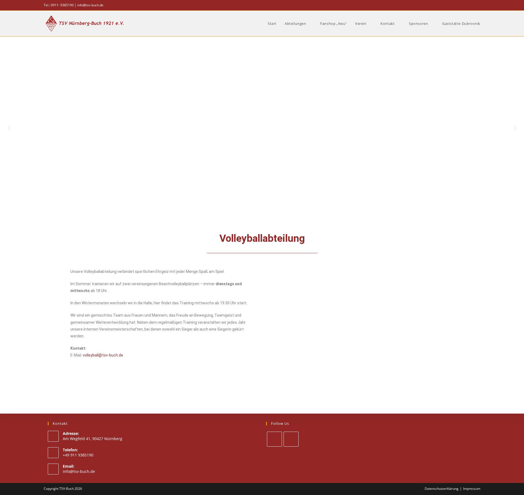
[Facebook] (274, 439)
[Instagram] (291, 439)
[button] (8, 128)
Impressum (471, 488)
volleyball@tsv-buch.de (103, 355)
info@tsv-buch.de (90, 5)
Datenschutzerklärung (441, 488)
